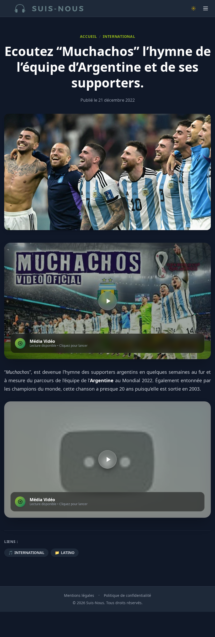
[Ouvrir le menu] (205, 8)
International (119, 36)
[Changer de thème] (193, 8)
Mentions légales (79, 595)
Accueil (88, 36)
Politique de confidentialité (127, 595)
